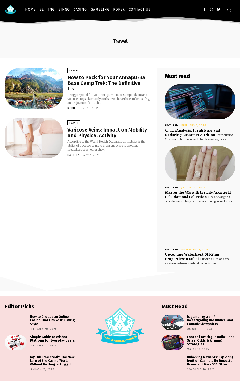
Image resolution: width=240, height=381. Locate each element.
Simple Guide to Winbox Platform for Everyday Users (52, 338)
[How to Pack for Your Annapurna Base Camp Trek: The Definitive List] (34, 88)
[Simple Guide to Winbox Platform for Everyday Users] (16, 342)
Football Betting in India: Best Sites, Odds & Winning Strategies (210, 340)
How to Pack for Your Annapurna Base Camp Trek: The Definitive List (106, 83)
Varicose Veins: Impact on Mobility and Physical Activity (107, 133)
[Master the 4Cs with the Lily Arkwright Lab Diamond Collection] (200, 163)
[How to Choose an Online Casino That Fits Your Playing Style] (16, 322)
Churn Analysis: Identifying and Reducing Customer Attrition (192, 132)
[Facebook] (204, 9)
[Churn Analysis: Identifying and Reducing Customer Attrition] (200, 101)
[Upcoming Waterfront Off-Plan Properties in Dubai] (200, 225)
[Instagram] (211, 9)
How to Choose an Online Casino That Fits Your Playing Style (52, 320)
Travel (74, 70)
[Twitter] (218, 9)
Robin (72, 108)
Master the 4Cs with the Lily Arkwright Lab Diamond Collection (198, 194)
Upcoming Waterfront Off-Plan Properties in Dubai (192, 256)
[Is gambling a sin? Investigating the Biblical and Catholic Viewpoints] (172, 322)
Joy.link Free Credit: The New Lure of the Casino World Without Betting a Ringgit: (52, 360)
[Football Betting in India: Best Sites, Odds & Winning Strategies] (172, 342)
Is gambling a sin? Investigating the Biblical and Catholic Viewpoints (210, 320)
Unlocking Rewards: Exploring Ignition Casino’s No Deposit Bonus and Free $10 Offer (210, 360)
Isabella (73, 154)
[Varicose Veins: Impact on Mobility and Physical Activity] (34, 138)
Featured (171, 125)
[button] (229, 9)
